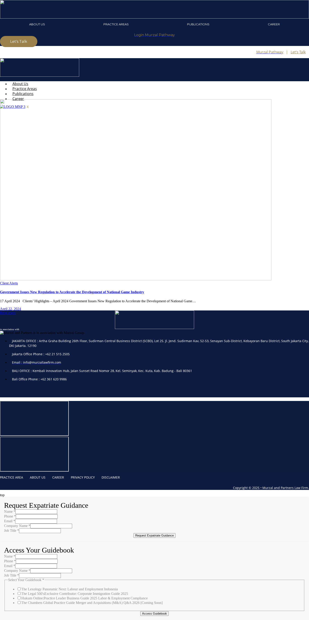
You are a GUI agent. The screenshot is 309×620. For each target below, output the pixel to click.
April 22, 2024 (10, 309)
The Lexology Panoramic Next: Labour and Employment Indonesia (69, 589)
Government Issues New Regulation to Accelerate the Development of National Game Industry (72, 292)
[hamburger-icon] (307, 81)
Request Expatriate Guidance (154, 535)
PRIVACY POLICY (83, 477)
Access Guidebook (154, 613)
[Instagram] (18, 391)
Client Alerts (9, 283)
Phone (10, 516)
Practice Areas (116, 24)
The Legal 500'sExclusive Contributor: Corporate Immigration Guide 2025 (74, 594)
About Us (37, 24)
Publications (198, 24)
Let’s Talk (298, 52)
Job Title (11, 530)
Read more (8, 313)
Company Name (17, 526)
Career (274, 24)
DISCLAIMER (111, 477)
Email (9, 521)
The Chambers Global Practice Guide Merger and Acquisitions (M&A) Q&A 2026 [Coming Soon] (92, 603)
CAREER (58, 477)
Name (9, 511)
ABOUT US (37, 477)
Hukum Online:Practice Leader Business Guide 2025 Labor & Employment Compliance (84, 598)
